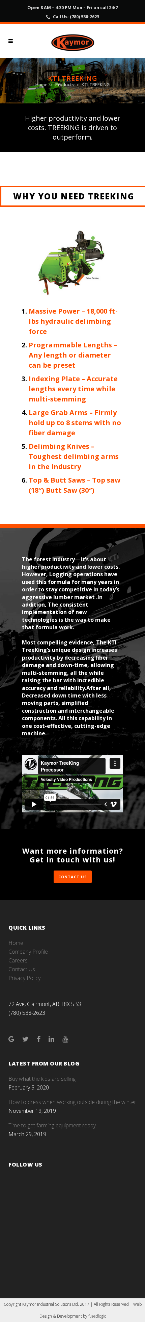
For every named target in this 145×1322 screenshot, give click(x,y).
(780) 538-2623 (84, 17)
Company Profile (28, 951)
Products (64, 84)
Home (41, 84)
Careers (18, 960)
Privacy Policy (24, 978)
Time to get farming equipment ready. (52, 1125)
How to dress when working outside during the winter (72, 1102)
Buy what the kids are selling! (42, 1078)
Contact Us (72, 876)
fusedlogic (97, 1316)
